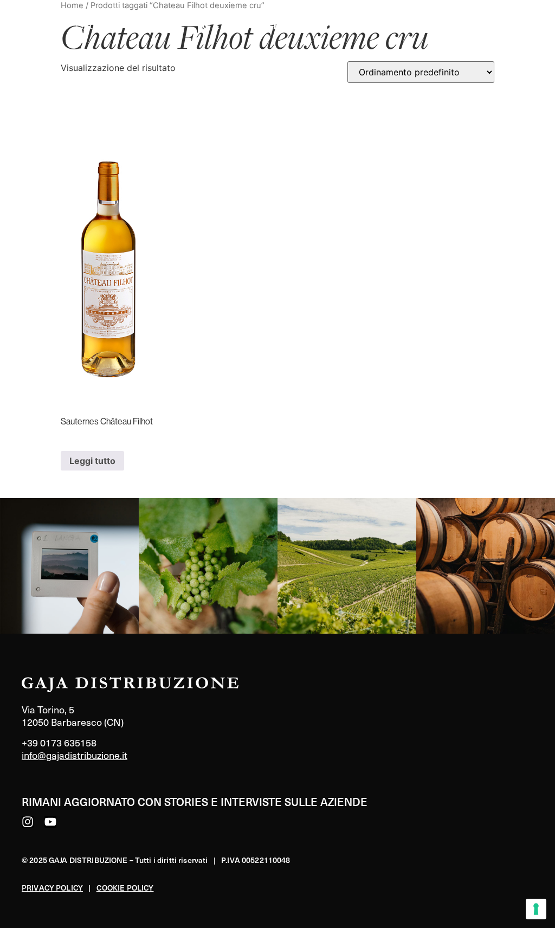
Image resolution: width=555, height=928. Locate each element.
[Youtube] (50, 822)
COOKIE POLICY (125, 887)
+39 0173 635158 (59, 742)
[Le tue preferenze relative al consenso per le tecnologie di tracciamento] (536, 909)
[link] (69, 566)
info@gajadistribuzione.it (74, 755)
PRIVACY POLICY (52, 887)
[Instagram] (28, 822)
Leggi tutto (92, 460)
